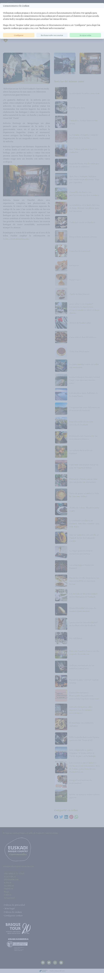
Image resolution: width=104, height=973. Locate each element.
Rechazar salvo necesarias (52, 35)
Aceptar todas (85, 35)
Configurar (18, 35)
